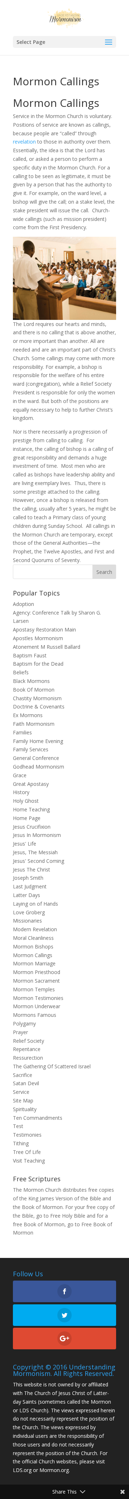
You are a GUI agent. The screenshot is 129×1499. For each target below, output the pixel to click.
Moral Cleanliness (33, 937)
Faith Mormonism (33, 723)
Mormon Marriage (34, 963)
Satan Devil (26, 1083)
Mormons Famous (34, 1014)
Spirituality (25, 1109)
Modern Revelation (35, 929)
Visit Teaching (29, 1160)
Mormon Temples (34, 989)
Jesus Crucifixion (32, 826)
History (21, 792)
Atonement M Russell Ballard (46, 646)
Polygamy (24, 1023)
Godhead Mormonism (38, 766)
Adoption (23, 604)
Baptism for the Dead (38, 663)
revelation (24, 141)
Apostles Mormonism (38, 638)
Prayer (20, 1032)
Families (22, 732)
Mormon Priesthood (36, 972)
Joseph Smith (28, 877)
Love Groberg (29, 912)
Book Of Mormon (33, 689)
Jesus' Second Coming (38, 860)
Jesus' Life (24, 843)
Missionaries (27, 920)
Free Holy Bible (67, 1215)
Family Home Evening (38, 741)
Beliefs (21, 672)
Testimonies (27, 1134)
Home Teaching (31, 809)
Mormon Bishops (33, 946)
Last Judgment (30, 886)
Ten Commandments (37, 1117)
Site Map (23, 1100)
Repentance (26, 1049)
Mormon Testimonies (38, 998)
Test (18, 1126)
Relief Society (28, 1040)
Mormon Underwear (36, 1006)
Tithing (21, 1143)
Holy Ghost (26, 800)
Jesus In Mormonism (37, 835)
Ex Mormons (28, 715)
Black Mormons (31, 681)
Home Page (26, 818)
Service (21, 1091)
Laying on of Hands (35, 903)
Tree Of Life (27, 1152)
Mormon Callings (32, 955)
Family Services (30, 749)
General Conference (36, 758)
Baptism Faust (30, 655)
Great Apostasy (31, 783)
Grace (20, 775)
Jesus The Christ (31, 869)
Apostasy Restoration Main (44, 629)
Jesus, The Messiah (35, 852)
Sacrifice (22, 1075)
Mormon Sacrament (36, 980)
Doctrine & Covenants (38, 706)
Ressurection (28, 1057)
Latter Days (26, 895)
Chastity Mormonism (37, 698)
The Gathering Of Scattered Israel (52, 1066)
